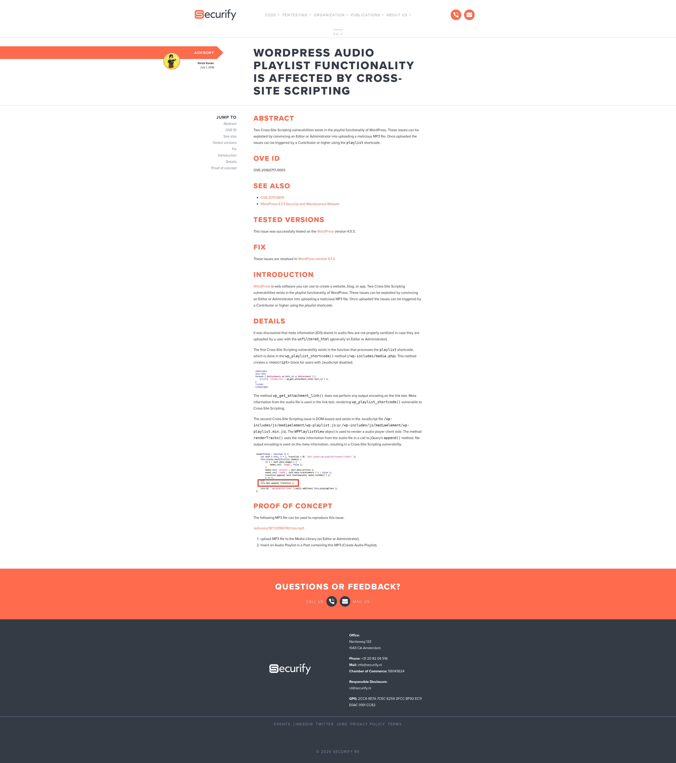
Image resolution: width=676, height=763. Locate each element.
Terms (395, 723)
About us (397, 14)
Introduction (227, 155)
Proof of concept (224, 168)
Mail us (361, 601)
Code (270, 14)
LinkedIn (303, 723)
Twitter (325, 723)
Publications (365, 14)
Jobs (342, 723)
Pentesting (295, 14)
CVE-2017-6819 (272, 197)
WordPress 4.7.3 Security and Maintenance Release (300, 204)
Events (282, 723)
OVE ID (231, 130)
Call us (315, 601)
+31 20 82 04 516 (374, 658)
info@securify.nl (370, 664)
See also (230, 136)
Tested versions (225, 142)
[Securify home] (290, 670)
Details (231, 161)
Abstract (230, 123)
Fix (234, 149)
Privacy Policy (367, 723)
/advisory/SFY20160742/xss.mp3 (279, 528)
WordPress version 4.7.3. (317, 258)
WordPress (325, 231)
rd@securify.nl (360, 688)
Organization (329, 14)
